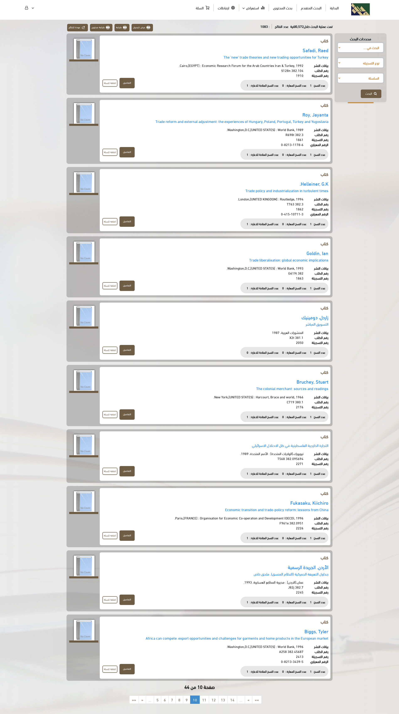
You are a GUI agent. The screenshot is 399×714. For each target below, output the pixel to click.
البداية (334, 7)
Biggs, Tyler (316, 631)
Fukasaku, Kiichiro (309, 502)
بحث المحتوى (282, 7)
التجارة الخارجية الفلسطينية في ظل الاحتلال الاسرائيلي (290, 445)
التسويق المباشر (317, 324)
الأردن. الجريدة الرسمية (308, 566)
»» (257, 699)
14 (232, 699)
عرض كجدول (139, 27)
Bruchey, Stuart (312, 381)
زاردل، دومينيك (315, 317)
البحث (369, 93)
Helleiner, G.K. (314, 183)
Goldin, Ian (317, 252)
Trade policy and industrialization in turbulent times (286, 190)
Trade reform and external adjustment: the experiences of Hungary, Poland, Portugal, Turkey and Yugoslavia (241, 121)
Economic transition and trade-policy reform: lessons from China (276, 509)
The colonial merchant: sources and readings (292, 388)
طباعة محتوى (98, 27)
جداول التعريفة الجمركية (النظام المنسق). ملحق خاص (291, 574)
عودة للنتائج (74, 27)
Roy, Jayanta (315, 114)
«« (134, 699)
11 (204, 699)
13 (223, 699)
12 (214, 699)
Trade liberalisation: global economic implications (288, 260)
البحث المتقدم (311, 7)
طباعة (119, 27)
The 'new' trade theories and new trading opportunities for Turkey (276, 57)
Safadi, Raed (315, 50)
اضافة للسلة (110, 83)
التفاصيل (127, 82)
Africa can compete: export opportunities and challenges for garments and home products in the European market (237, 638)
